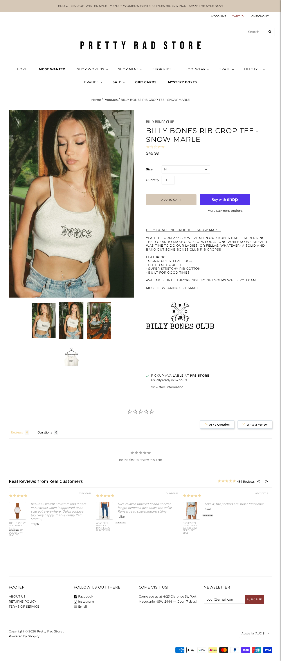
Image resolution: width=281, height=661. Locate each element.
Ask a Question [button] (219, 424)
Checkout (260, 16)
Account (218, 16)
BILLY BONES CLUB (160, 121)
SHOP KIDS (162, 69)
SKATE (225, 69)
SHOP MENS (128, 69)
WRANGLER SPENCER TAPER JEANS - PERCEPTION (103, 527)
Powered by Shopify (24, 636)
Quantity (152, 180)
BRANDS (91, 82)
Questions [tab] (45, 432)
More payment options (225, 211)
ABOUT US (17, 596)
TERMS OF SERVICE (24, 607)
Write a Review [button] (257, 424)
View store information (167, 387)
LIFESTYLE (252, 69)
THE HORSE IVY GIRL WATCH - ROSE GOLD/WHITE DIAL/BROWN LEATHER (17, 529)
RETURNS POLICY (22, 601)
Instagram (85, 601)
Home (96, 100)
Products (111, 100)
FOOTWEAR (196, 69)
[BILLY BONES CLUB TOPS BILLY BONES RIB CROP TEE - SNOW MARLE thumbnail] (43, 320)
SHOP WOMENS (90, 69)
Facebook (85, 596)
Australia (253, 633)
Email (82, 607)
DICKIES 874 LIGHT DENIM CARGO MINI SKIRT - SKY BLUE (190, 528)
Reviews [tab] (17, 432)
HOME (22, 69)
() (239, 16)
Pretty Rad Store (49, 631)
